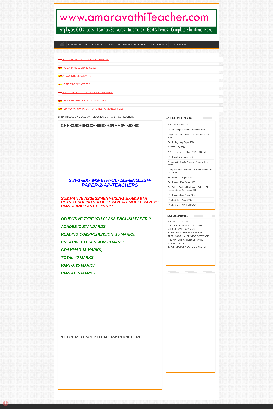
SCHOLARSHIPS (178, 44)
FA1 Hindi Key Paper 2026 (180, 177)
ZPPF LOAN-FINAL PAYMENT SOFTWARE (188, 236)
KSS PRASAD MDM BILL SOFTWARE (186, 225)
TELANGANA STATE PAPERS (132, 44)
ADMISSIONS (74, 44)
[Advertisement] (110, 152)
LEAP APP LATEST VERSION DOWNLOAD (84, 100)
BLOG (70, 117)
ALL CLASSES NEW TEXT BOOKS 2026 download (87, 92)
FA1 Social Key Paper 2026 (180, 157)
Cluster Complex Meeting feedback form (186, 129)
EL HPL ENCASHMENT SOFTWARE (185, 232)
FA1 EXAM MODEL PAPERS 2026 (79, 67)
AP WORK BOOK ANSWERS (76, 76)
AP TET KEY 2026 (176, 147)
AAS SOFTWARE (176, 243)
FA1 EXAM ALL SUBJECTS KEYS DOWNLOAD (85, 59)
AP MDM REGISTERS (178, 222)
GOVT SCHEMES (158, 44)
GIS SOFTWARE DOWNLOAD (182, 229)
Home (63, 117)
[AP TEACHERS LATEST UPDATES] (136, 21)
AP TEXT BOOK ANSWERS (76, 84)
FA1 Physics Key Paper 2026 (181, 182)
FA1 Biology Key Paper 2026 (181, 142)
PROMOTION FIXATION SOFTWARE (185, 240)
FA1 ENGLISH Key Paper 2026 (182, 205)
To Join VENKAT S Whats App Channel (187, 247)
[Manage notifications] (5, 403)
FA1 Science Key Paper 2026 (181, 195)
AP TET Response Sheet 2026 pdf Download (188, 152)
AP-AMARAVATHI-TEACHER (62, 44)
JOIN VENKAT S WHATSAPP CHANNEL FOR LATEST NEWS (93, 109)
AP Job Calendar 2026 (178, 125)
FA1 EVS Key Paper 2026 (180, 200)
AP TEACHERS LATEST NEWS (100, 44)
